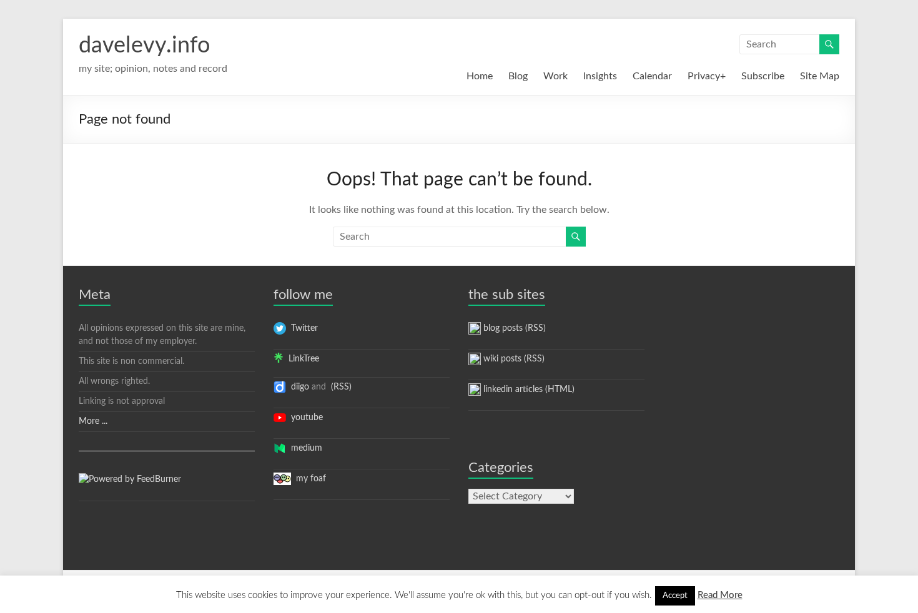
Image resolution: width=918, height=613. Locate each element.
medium (304, 448)
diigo (297, 387)
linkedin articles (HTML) (528, 389)
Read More (720, 595)
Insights (600, 76)
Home (479, 76)
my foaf (308, 478)
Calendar (652, 76)
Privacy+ (707, 76)
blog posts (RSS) (513, 328)
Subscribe (762, 76)
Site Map (819, 76)
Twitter (302, 328)
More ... (93, 421)
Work (555, 76)
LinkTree (301, 359)
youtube (304, 417)
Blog (518, 76)
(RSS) (340, 387)
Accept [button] (675, 596)
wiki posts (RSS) (513, 359)
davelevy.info (144, 45)
